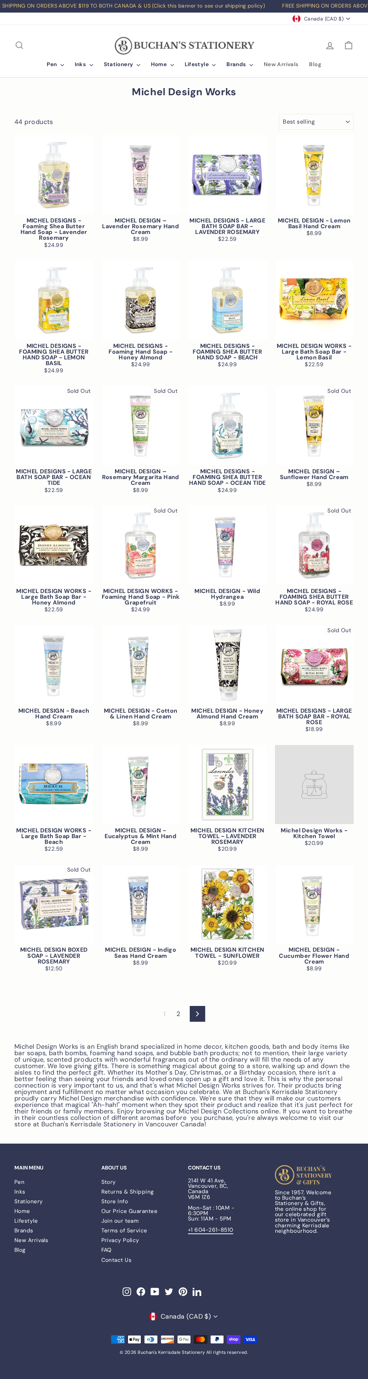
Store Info (114, 1201)
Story (108, 1182)
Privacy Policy (120, 1240)
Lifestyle (198, 64)
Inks (81, 64)
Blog (315, 64)
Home (160, 64)
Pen (53, 64)
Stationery (119, 64)
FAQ (106, 1250)
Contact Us (116, 1260)
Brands (237, 64)
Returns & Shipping (127, 1191)
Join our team (120, 1220)
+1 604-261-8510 (210, 1229)
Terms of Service (124, 1230)
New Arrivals (281, 64)
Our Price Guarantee (129, 1211)
